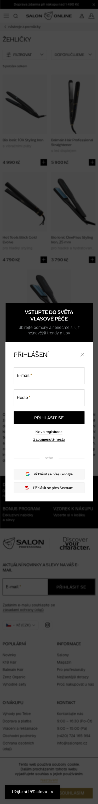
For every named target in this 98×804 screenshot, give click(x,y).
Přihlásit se (49, 417)
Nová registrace (49, 431)
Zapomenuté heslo (49, 439)
